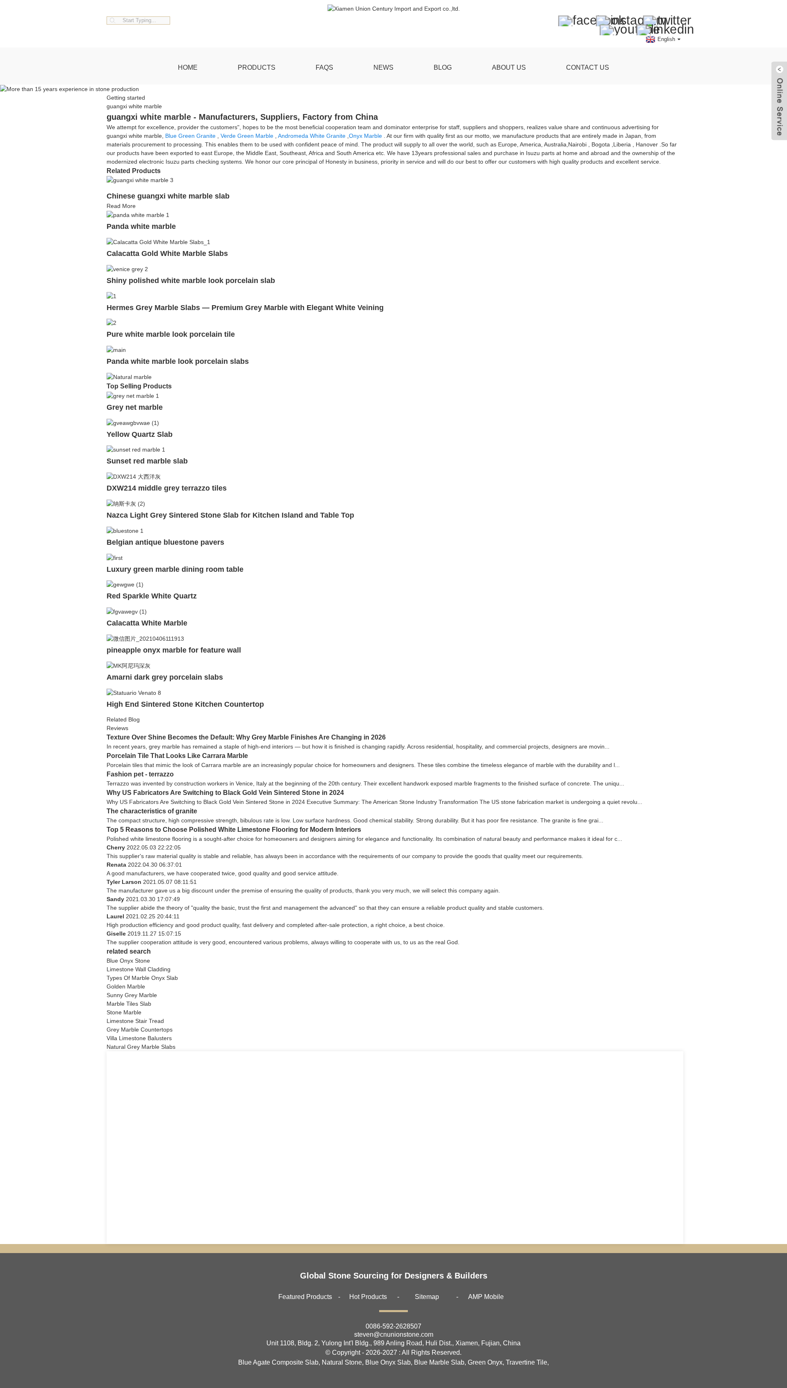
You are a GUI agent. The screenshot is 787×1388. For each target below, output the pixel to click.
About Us (509, 67)
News (383, 67)
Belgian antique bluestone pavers (165, 542)
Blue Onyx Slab (388, 1362)
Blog (443, 67)
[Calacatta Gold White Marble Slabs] (158, 241)
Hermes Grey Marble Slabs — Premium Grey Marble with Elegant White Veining (245, 308)
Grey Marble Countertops (140, 1029)
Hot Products (368, 1296)
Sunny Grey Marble (132, 995)
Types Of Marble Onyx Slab (142, 978)
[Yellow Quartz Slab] (133, 422)
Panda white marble (141, 226)
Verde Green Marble (247, 135)
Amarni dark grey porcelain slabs (165, 677)
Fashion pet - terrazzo (140, 774)
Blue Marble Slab (439, 1362)
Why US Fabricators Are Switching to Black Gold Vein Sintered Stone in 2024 (225, 792)
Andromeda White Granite (312, 135)
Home (188, 67)
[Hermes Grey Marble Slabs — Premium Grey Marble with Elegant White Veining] (111, 295)
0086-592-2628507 (393, 1326)
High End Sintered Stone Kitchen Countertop (185, 704)
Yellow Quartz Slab (140, 434)
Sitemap (427, 1296)
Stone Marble (124, 1012)
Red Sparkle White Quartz (152, 596)
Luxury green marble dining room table (175, 569)
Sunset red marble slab (147, 461)
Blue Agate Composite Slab (278, 1362)
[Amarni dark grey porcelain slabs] (128, 665)
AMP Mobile (486, 1296)
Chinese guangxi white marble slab (168, 196)
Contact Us (587, 67)
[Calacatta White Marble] (127, 611)
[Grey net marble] (133, 395)
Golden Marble (126, 986)
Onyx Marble (365, 135)
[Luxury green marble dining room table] (115, 557)
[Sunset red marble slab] (136, 449)
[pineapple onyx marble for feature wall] (145, 638)
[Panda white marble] (138, 214)
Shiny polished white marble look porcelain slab (191, 280)
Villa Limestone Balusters (139, 1038)
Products (256, 67)
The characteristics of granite (152, 811)
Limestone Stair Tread (135, 1021)
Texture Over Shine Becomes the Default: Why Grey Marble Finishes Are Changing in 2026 (246, 737)
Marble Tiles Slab (129, 1003)
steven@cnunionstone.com (393, 1334)
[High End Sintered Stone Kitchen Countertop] (134, 692)
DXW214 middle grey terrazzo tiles (167, 488)
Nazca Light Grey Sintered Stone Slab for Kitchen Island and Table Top (230, 515)
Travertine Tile (526, 1362)
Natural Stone (342, 1362)
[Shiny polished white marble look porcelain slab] (127, 268)
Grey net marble (135, 407)
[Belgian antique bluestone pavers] (125, 530)
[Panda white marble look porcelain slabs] (116, 349)
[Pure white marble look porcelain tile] (111, 323)
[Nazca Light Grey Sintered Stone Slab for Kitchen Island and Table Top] (126, 503)
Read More (121, 206)
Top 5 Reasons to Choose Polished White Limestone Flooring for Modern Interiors (234, 829)
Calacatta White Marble (147, 623)
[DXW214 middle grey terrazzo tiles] (134, 476)
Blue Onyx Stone (128, 960)
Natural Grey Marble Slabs (141, 1046)
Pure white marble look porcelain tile (171, 334)
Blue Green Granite (190, 135)
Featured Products (305, 1296)
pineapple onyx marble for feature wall (174, 650)
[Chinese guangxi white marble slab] (140, 180)
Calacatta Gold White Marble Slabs (167, 253)
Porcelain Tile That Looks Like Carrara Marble (177, 755)
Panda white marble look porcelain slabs (178, 361)
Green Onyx (485, 1362)
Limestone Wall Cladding (139, 969)
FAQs (324, 67)
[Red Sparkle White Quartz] (125, 584)
